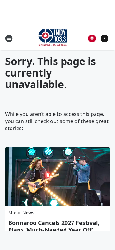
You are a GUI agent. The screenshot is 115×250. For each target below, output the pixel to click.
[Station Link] (53, 38)
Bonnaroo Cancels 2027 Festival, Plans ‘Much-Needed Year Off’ (53, 226)
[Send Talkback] (92, 38)
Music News (21, 213)
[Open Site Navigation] (9, 38)
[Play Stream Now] (104, 38)
